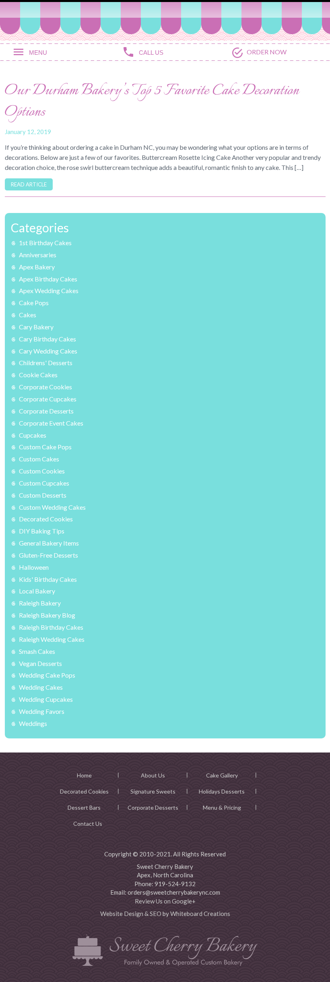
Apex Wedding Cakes (48, 290)
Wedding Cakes (41, 687)
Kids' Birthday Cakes (48, 579)
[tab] (55, 51)
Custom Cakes (39, 459)
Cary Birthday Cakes (47, 339)
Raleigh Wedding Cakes (52, 639)
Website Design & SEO (130, 913)
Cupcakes (32, 435)
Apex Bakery (37, 267)
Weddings (33, 723)
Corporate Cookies (45, 387)
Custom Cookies (42, 471)
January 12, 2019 (28, 131)
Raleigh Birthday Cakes (51, 627)
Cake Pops (34, 302)
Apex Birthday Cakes (48, 279)
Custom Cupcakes (44, 483)
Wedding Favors (41, 711)
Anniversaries (37, 254)
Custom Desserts (42, 495)
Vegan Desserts (40, 663)
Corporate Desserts (46, 411)
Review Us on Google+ (165, 901)
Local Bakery (37, 591)
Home (84, 775)
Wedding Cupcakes (46, 699)
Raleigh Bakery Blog (47, 615)
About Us (153, 775)
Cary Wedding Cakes (48, 351)
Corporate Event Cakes (51, 423)
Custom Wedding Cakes (52, 507)
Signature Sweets (152, 791)
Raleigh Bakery (40, 603)
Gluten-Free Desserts (48, 555)
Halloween (34, 567)
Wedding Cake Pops (47, 675)
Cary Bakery (36, 327)
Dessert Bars (84, 807)
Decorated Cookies (46, 519)
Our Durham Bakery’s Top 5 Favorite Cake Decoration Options (152, 102)
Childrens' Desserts (45, 362)
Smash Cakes (37, 651)
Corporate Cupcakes (47, 399)
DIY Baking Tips (41, 531)
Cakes (27, 314)
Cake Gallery (222, 775)
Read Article (29, 184)
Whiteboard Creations (200, 913)
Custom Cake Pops (45, 447)
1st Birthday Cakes (45, 242)
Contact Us (87, 823)
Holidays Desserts (222, 791)
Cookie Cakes (38, 374)
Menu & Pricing (222, 807)
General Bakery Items (49, 543)
